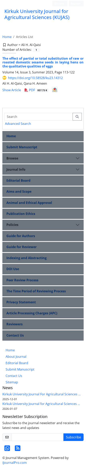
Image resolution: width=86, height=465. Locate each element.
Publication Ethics (20, 213)
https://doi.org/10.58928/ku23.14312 (35, 78)
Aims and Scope (18, 191)
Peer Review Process (22, 280)
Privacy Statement (21, 302)
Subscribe (73, 437)
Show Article (11, 90)
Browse (12, 158)
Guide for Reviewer (21, 247)
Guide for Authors (20, 236)
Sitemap (12, 382)
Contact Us (15, 335)
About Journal (16, 356)
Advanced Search (18, 123)
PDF (37, 90)
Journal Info (15, 169)
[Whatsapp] (7, 449)
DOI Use (12, 269)
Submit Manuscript (21, 147)
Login (60, 3)
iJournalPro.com (14, 462)
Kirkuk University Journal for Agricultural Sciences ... (41, 404)
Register (75, 3)
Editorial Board (18, 180)
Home (7, 37)
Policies (12, 224)
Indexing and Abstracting (26, 258)
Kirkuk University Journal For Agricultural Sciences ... (41, 394)
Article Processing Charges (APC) (31, 313)
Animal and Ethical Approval (29, 202)
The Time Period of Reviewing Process (36, 291)
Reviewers (14, 324)
